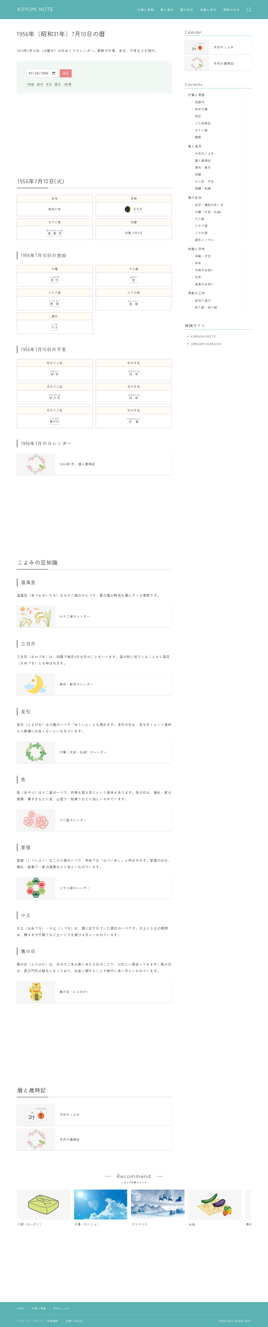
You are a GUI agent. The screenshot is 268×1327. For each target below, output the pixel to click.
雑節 (198, 137)
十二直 (200, 218)
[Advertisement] (94, 135)
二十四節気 (203, 123)
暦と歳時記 (203, 160)
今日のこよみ (204, 153)
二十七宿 (201, 232)
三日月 (138, 209)
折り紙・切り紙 (206, 307)
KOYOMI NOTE (35, 9)
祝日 (198, 116)
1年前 (31, 84)
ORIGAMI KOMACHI (206, 343)
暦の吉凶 (187, 10)
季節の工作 (231, 10)
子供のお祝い (204, 270)
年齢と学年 (208, 10)
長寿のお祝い (204, 284)
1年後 (68, 84)
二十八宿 (201, 225)
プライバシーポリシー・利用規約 (37, 1321)
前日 (40, 84)
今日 (49, 84)
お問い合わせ (74, 1321)
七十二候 (201, 130)
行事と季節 (145, 10)
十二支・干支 (204, 181)
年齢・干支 (203, 256)
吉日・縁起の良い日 (209, 204)
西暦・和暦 (203, 188)
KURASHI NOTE (203, 336)
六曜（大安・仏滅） (209, 212)
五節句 (200, 102)
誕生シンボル (204, 239)
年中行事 (201, 109)
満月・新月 (203, 167)
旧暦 (198, 174)
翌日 (58, 84)
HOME (21, 1308)
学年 (198, 263)
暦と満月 (167, 10)
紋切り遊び (203, 300)
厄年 (198, 277)
